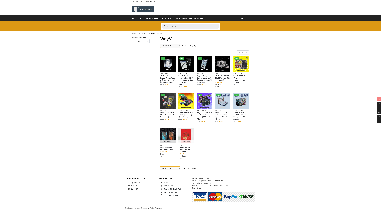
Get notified (168, 160)
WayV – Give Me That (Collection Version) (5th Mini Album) (221, 116)
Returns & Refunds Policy (173, 189)
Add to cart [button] (168, 89)
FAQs (166, 183)
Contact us (138, 1)
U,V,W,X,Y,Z (152, 34)
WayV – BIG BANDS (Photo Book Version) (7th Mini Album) (240, 79)
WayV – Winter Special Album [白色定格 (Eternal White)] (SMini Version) (204, 79)
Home (134, 34)
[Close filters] (152, 37)
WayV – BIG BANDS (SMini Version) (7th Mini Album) (167, 115)
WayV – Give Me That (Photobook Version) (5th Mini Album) (239, 116)
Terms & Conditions (171, 195)
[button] (245, 18)
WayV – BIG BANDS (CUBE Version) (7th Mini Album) (222, 78)
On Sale (167, 73)
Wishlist (134, 186)
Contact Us (135, 189)
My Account (135, 183)
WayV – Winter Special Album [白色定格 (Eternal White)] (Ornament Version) (167, 79)
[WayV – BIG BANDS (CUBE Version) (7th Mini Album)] (222, 64)
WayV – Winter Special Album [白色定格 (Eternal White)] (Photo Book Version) (185, 80)
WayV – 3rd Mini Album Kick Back (166, 149)
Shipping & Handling (171, 192)
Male (145, 34)
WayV (162, 73)
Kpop (139, 34)
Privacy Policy (169, 186)
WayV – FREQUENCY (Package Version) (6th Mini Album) (186, 115)
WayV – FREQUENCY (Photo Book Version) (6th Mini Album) (204, 116)
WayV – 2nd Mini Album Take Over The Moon (184, 150)
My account (151, 1)
